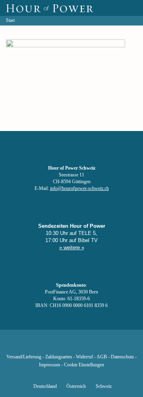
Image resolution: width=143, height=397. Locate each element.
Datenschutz (122, 357)
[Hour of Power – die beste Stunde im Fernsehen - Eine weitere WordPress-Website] (49, 8)
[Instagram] (71, 345)
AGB (102, 357)
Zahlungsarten (58, 357)
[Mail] (112, 345)
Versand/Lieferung (23, 357)
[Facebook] (31, 345)
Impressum (49, 365)
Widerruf (84, 357)
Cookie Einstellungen (84, 365)
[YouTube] (58, 345)
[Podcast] (98, 345)
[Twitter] (44, 345)
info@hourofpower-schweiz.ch (79, 188)
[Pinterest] (85, 345)
